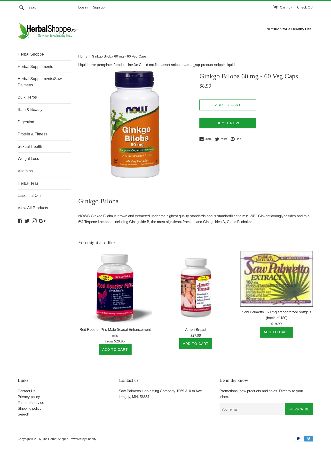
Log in (83, 7)
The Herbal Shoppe (55, 439)
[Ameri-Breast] (195, 287)
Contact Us (27, 391)
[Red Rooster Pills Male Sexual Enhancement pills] (115, 287)
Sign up (99, 7)
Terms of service (31, 402)
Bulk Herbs (27, 97)
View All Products (33, 208)
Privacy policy (29, 397)
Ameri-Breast (195, 329)
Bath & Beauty (30, 110)
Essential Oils (29, 195)
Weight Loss (28, 159)
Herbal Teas (28, 183)
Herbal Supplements (35, 67)
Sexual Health (30, 146)
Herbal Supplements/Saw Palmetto (40, 82)
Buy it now (228, 123)
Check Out (305, 7)
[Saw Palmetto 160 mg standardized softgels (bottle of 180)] (276, 279)
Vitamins (25, 171)
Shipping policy (29, 408)
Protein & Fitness (32, 134)
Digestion (26, 122)
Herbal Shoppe (31, 54)
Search (23, 414)
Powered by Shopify (83, 439)
